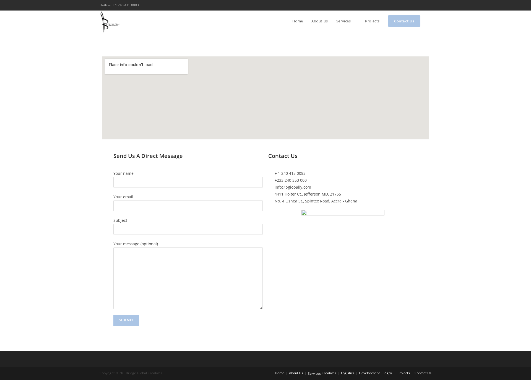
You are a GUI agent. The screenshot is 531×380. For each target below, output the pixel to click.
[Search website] (430, 21)
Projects (403, 373)
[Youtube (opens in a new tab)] (429, 5)
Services (314, 373)
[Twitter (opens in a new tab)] (417, 5)
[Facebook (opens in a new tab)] (423, 5)
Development (369, 373)
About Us (296, 373)
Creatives (329, 373)
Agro (388, 373)
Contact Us (423, 373)
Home (279, 373)
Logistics (347, 373)
